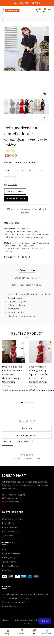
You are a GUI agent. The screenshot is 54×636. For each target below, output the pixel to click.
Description (27, 270)
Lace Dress (29, 246)
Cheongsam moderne (15, 231)
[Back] (4, 18)
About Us (6, 570)
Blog (4, 549)
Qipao (28, 234)
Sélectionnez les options (17, 390)
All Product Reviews (11, 553)
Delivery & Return (27, 277)
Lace (20, 246)
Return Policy (8, 523)
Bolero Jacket (28, 243)
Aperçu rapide (22, 347)
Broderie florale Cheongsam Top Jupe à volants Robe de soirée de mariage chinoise (39, 374)
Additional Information (27, 285)
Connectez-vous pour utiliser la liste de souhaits (28, 211)
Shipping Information (12, 519)
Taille (6, 170)
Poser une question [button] (28, 435)
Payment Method (10, 531)
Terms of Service (9, 562)
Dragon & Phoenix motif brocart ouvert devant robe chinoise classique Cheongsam (13, 374)
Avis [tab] (5, 441)
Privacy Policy (8, 557)
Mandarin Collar (12, 248)
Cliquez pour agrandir (45, 94)
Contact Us (7, 535)
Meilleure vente (33, 231)
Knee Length (10, 246)
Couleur (8, 162)
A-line (17, 243)
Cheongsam (22, 229)
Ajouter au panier (16, 198)
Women (8, 251)
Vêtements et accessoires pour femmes (24, 237)
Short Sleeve (36, 248)
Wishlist (39, 9)
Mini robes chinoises (14, 234)
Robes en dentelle (41, 234)
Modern (25, 248)
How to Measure (9, 527)
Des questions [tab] (23, 441)
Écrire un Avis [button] (28, 428)
